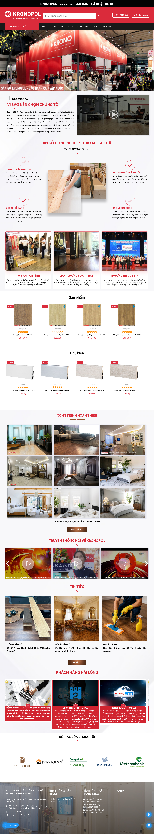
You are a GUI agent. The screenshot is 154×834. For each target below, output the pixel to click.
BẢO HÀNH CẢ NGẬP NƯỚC (94, 4)
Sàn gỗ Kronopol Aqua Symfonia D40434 (127, 335)
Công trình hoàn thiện (77, 415)
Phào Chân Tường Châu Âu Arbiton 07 (127, 390)
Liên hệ (95, 27)
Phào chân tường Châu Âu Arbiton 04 (92, 390)
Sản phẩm (106, 27)
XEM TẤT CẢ (77, 662)
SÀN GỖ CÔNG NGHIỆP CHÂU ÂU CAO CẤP (77, 143)
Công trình (82, 27)
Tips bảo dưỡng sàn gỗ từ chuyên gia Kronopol (124, 649)
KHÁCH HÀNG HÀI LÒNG (77, 672)
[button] (146, 563)
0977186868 (13, 825)
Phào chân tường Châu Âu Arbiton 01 (23, 390)
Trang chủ (45, 27)
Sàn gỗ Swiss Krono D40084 (22, 335)
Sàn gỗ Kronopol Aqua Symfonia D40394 (92, 335)
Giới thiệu (58, 27)
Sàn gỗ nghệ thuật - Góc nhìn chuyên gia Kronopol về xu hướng (76, 649)
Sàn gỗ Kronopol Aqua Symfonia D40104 (57, 335)
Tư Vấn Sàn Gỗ (14, 644)
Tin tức (70, 27)
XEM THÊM (76, 529)
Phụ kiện (77, 352)
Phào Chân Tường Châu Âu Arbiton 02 (57, 390)
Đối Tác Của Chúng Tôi (77, 737)
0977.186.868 (122, 15)
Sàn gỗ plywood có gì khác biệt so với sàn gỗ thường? (28, 649)
